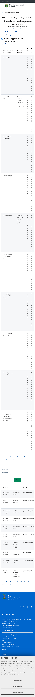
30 (3, 585)
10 (10, 459)
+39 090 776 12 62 (9, 623)
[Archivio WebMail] (26, 1)
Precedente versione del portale (10, 646)
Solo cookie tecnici (17, 692)
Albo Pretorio (5, 637)
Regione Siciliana (5, 1)
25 (13, 582)
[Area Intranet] (28, 1)
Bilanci (3, 641)
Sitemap (4, 654)
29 (28, 582)
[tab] (17, 29)
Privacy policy (17, 675)
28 (24, 582)
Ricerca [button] (7, 44)
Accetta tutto (17, 686)
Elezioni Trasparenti (7, 643)
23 (6, 582)
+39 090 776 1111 (12, 621)
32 (10, 585)
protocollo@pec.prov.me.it (12, 625)
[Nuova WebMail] (24, 1)
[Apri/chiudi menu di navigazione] (1, 6)
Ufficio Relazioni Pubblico (8, 644)
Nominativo (5, 472)
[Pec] (31, 1)
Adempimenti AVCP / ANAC (9, 639)
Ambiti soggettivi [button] (9, 35)
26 (17, 582)
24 (10, 582)
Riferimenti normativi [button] (11, 32)
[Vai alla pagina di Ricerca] (32, 6)
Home (1, 12)
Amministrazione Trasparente (10, 635)
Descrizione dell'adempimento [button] (13, 29)
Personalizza (18, 680)
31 (6, 585)
